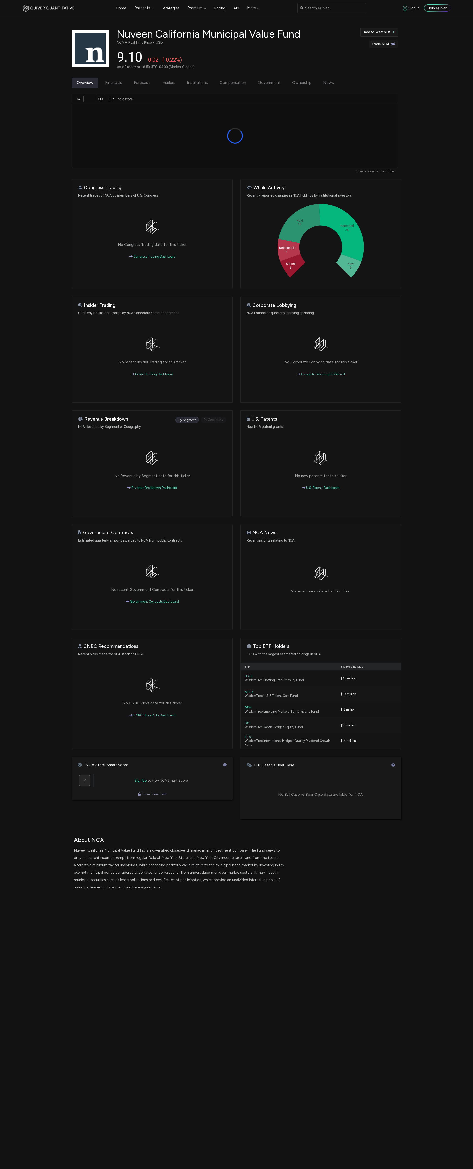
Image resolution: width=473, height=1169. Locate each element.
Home (121, 8)
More (251, 8)
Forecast (142, 82)
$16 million (348, 709)
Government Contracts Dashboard (154, 601)
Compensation (233, 82)
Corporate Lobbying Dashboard (322, 374)
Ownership (301, 82)
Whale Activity (269, 187)
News (328, 82)
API (236, 8)
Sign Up (141, 781)
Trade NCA (380, 44)
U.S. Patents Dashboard (322, 488)
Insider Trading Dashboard (154, 374)
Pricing (219, 8)
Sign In (414, 8)
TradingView (388, 171)
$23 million (348, 694)
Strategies (171, 8)
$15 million (348, 725)
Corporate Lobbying (274, 305)
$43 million (348, 678)
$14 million (348, 741)
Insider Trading (99, 305)
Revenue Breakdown (106, 419)
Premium (195, 8)
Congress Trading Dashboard (154, 256)
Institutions (197, 82)
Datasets (142, 8)
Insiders (168, 82)
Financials (113, 82)
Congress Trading (102, 187)
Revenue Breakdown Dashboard (154, 488)
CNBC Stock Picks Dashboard (154, 715)
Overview (85, 82)
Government (269, 82)
